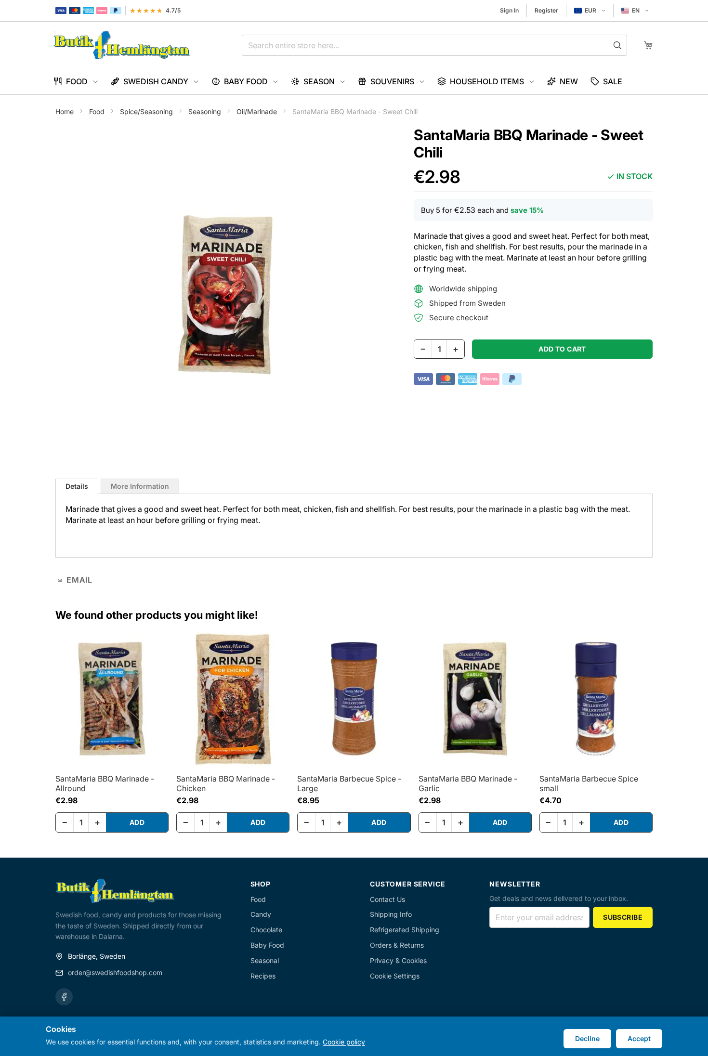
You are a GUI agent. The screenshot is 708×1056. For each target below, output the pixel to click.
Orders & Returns (397, 945)
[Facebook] (64, 996)
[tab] (76, 486)
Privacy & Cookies (398, 960)
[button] (589, 10)
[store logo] (121, 45)
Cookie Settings (395, 976)
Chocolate (266, 930)
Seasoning (205, 111)
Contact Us (387, 899)
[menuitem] (76, 81)
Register (546, 10)
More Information (140, 486)
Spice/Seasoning (147, 111)
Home (65, 111)
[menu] (354, 81)
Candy (260, 914)
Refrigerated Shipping (404, 930)
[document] (354, 1036)
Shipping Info (391, 914)
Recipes (262, 976)
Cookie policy (344, 1042)
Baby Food (267, 945)
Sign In (509, 10)
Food (97, 111)
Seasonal (264, 960)
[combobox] (434, 45)
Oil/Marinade (257, 111)
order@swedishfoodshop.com (115, 972)
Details (77, 486)
